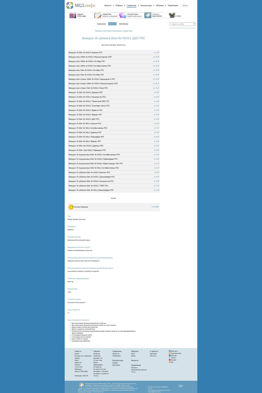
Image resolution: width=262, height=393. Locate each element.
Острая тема (98, 360)
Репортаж (97, 354)
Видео (96, 362)
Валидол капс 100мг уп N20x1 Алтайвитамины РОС (114, 65)
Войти (185, 5)
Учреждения (101, 24)
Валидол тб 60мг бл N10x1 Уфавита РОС (114, 110)
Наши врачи (116, 365)
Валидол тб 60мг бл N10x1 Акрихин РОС (114, 52)
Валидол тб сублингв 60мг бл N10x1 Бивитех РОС (114, 172)
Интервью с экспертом (101, 373)
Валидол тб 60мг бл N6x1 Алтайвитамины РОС (114, 128)
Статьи (96, 376)
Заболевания (123, 24)
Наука (76, 360)
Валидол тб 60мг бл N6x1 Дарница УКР (114, 132)
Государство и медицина (83, 356)
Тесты (133, 372)
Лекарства (112, 24)
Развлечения (173, 5)
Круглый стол (98, 358)
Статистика (78, 367)
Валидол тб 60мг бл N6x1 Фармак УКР (114, 141)
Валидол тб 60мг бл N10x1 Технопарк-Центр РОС (114, 105)
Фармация (78, 369)
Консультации (146, 5)
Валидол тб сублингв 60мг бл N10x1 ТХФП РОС (114, 185)
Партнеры (153, 354)
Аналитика (97, 356)
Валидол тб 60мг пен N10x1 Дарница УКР (114, 145)
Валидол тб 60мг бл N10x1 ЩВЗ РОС (114, 119)
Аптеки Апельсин (116, 206)
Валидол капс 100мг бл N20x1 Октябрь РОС (114, 61)
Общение (160, 5)
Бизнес (77, 354)
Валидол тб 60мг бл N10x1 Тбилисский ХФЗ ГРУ (114, 101)
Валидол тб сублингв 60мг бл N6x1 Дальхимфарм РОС (114, 190)
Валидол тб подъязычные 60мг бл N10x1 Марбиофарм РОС (114, 159)
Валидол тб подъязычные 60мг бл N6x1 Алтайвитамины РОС (114, 168)
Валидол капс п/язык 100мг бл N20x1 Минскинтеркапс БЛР (114, 83)
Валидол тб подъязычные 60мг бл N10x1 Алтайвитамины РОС (114, 154)
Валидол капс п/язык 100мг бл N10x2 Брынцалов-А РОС (114, 79)
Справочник (131, 5)
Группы (133, 356)
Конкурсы (134, 368)
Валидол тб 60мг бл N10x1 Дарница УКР (114, 92)
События (77, 365)
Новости (107, 5)
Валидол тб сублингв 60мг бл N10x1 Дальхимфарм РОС (114, 176)
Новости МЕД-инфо (81, 371)
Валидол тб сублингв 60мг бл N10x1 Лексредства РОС (114, 181)
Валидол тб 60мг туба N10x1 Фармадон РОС (114, 150)
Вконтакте (174, 351)
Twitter (173, 358)
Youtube (173, 360)
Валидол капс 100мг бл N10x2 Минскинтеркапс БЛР (114, 57)
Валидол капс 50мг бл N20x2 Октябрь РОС (114, 74)
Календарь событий (81, 376)
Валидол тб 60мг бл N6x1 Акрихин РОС (114, 123)
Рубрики (119, 5)
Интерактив (97, 367)
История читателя (100, 369)
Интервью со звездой (101, 371)
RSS (172, 362)
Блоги (133, 354)
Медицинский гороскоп (139, 370)
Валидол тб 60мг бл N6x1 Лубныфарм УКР (114, 136)
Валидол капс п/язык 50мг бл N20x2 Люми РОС (114, 88)
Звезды (77, 358)
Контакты (153, 356)
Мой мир (174, 355)
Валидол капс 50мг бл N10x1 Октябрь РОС (114, 70)
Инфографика (98, 365)
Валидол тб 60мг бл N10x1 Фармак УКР (114, 114)
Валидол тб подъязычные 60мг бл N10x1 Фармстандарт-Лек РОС (114, 163)
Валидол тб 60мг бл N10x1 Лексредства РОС (114, 97)
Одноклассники (176, 353)
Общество (78, 362)
